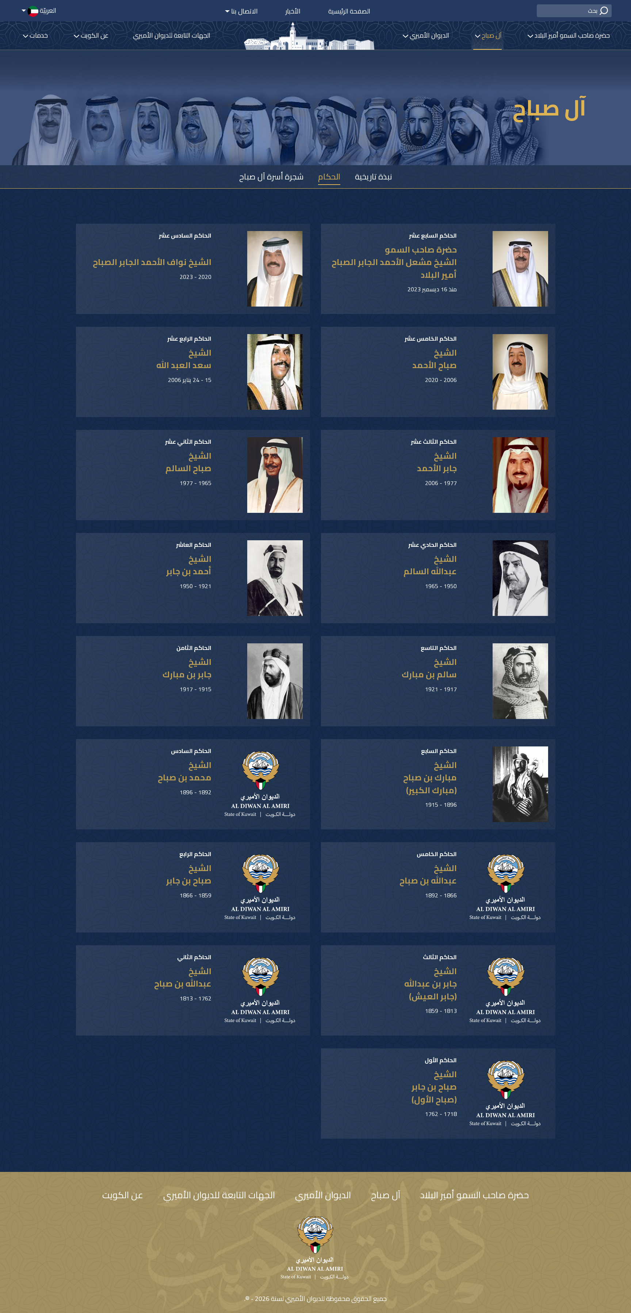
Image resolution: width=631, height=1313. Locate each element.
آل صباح (491, 35)
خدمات (38, 35)
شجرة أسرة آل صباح (271, 176)
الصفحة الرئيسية (349, 11)
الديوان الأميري (428, 35)
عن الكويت (94, 35)
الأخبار (293, 11)
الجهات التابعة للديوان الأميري (171, 35)
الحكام (329, 176)
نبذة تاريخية (373, 176)
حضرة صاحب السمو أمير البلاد (571, 35)
